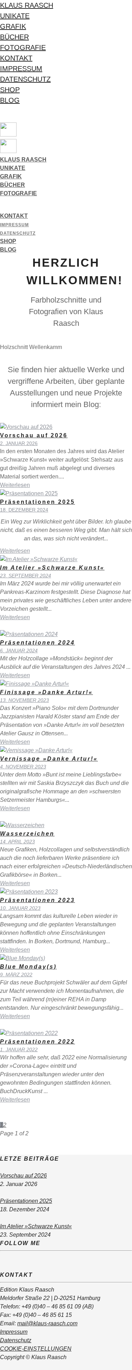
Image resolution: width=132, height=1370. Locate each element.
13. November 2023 (24, 700)
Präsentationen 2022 (37, 1042)
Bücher (14, 37)
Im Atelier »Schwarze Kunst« (52, 568)
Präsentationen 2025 (37, 502)
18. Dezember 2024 (24, 510)
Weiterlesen (15, 485)
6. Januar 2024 (19, 650)
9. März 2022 (16, 974)
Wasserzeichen (27, 834)
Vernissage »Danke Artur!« (49, 759)
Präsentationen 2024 (37, 643)
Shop (10, 90)
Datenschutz (25, 79)
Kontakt (16, 58)
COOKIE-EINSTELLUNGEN (35, 1349)
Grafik (13, 26)
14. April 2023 (17, 841)
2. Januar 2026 (19, 443)
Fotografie (23, 47)
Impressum (21, 68)
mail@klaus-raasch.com (47, 1323)
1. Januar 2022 (19, 1049)
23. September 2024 (25, 575)
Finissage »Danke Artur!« (46, 692)
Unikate (15, 16)
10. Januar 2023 (20, 908)
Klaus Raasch (26, 5)
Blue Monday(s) (28, 967)
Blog (10, 100)
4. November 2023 (23, 766)
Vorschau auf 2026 (34, 435)
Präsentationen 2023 (37, 900)
